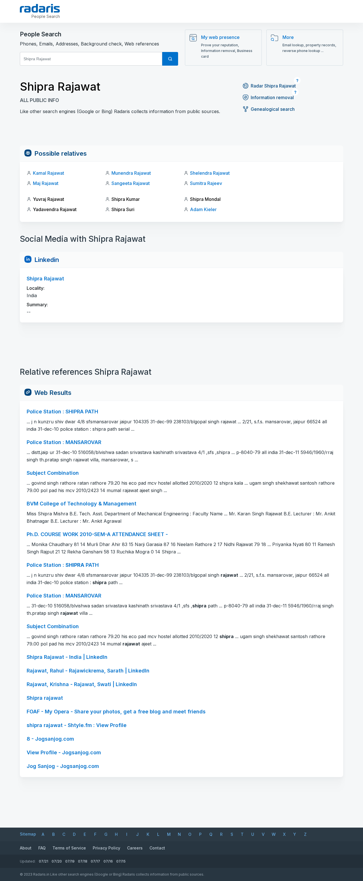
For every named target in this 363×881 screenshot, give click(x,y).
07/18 (82, 861)
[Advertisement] (181, 132)
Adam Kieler (203, 209)
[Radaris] (40, 8)
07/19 (70, 861)
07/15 (121, 861)
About (25, 847)
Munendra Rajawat (131, 173)
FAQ (42, 847)
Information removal (272, 97)
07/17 (95, 861)
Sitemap (28, 834)
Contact (157, 847)
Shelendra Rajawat (210, 173)
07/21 (43, 861)
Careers (135, 847)
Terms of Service (69, 847)
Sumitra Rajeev (206, 183)
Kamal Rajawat (48, 173)
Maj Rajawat (45, 183)
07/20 (57, 861)
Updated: (27, 861)
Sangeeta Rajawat (130, 183)
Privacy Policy (106, 847)
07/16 (108, 861)
